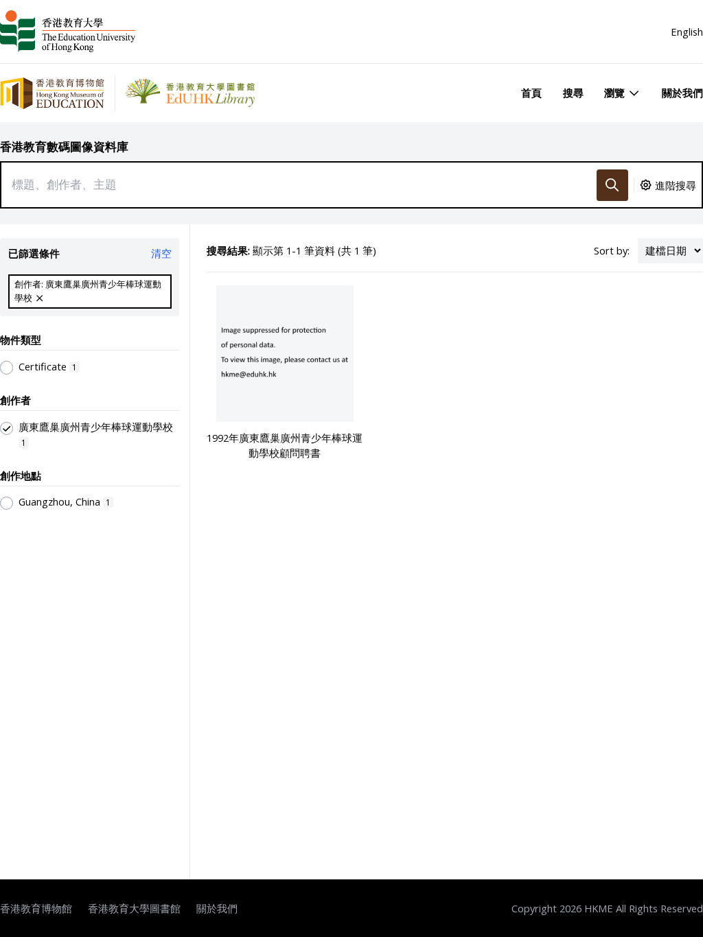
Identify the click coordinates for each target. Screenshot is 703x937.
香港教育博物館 (36, 908)
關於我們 (682, 92)
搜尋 (573, 92)
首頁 (531, 92)
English (687, 31)
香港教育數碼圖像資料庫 (64, 146)
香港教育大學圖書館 (134, 908)
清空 (161, 253)
